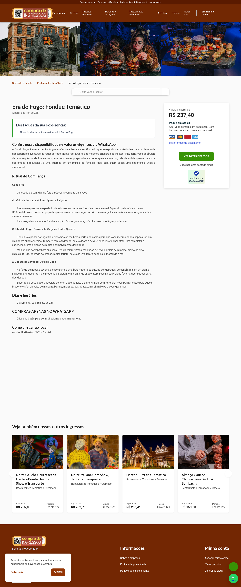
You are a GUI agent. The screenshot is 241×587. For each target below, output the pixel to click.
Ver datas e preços (196, 156)
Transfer (176, 13)
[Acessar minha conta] (227, 12)
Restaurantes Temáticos (136, 13)
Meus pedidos (213, 564)
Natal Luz (187, 13)
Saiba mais (17, 572)
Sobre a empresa (130, 558)
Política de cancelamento (134, 570)
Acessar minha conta (217, 558)
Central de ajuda (214, 570)
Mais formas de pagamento (185, 142)
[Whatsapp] (233, 578)
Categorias (59, 13)
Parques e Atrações (110, 13)
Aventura (163, 13)
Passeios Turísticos (87, 13)
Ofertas (74, 13)
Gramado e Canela (22, 83)
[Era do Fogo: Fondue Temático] (40, 49)
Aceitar (58, 572)
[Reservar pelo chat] (233, 566)
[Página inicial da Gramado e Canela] (32, 13)
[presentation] (3, 49)
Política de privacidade (133, 564)
